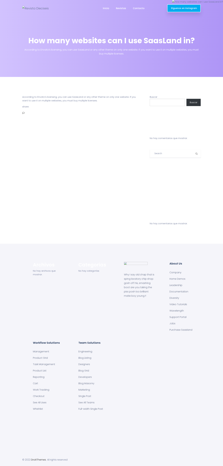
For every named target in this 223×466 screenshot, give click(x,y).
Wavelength (176, 310)
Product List (39, 370)
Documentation (178, 291)
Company (175, 272)
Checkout (38, 396)
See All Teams (86, 402)
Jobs (172, 323)
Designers (84, 364)
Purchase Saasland (180, 330)
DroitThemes (38, 459)
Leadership (175, 285)
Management (41, 351)
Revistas (121, 8)
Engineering (85, 351)
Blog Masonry (86, 383)
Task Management (44, 364)
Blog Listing (84, 358)
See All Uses (39, 402)
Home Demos (177, 279)
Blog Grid (83, 370)
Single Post (84, 396)
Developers (85, 377)
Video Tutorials (178, 304)
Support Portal (177, 317)
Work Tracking (41, 389)
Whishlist (38, 409)
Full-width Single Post (90, 409)
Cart (35, 383)
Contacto (138, 8)
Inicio (106, 8)
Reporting (38, 377)
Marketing (84, 389)
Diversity (174, 298)
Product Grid (40, 358)
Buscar (153, 96)
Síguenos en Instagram (184, 8)
